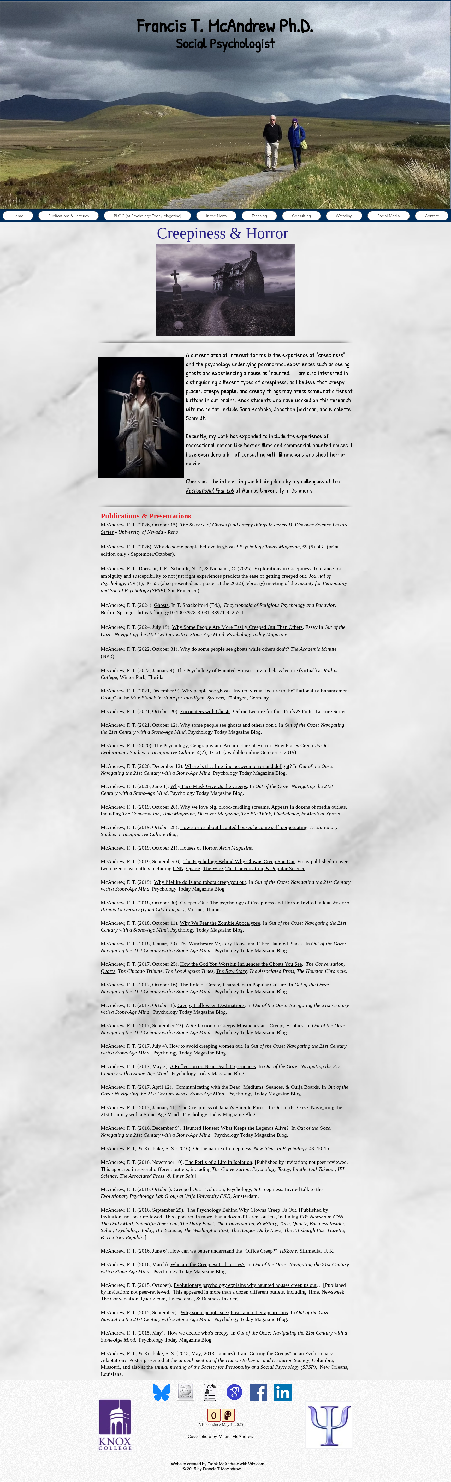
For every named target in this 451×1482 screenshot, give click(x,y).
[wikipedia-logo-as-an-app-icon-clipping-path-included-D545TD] (185, 1392)
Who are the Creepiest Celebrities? (207, 1264)
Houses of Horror (198, 848)
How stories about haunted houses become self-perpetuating (243, 827)
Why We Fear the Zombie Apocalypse (220, 923)
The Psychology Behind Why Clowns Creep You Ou (238, 861)
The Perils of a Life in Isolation (218, 1162)
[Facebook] (258, 1392)
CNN (178, 868)
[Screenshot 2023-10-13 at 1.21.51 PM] (234, 1392)
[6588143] (210, 1392)
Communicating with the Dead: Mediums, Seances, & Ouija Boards (247, 1087)
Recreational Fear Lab (210, 490)
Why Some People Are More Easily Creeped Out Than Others (237, 627)
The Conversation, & (248, 868)
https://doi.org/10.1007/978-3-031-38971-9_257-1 (191, 612)
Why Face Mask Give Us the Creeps (208, 786)
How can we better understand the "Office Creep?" (223, 1251)
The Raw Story (231, 971)
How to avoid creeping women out (205, 1046)
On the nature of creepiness (222, 1148)
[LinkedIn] (283, 1392)
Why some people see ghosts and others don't (228, 725)
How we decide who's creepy (198, 1333)
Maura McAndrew (235, 1432)
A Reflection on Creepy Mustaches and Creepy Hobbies (245, 1025)
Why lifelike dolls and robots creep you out (200, 882)
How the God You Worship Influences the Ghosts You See (241, 964)
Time (313, 1292)
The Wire (213, 868)
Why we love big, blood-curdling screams (224, 807)
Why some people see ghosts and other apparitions (234, 1312)
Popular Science (288, 868)
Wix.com (256, 1459)
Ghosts (161, 605)
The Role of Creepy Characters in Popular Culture (233, 984)
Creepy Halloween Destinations (211, 1005)
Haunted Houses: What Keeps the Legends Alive (234, 1128)
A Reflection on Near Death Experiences (213, 1066)
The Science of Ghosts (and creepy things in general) (236, 524)
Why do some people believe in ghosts (195, 546)
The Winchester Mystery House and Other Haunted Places (241, 943)
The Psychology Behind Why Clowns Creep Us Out (241, 1210)
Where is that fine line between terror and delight (237, 766)
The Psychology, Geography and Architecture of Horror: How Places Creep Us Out (241, 745)
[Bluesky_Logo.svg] (161, 1392)
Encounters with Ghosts (205, 711)
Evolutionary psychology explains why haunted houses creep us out (245, 1285)
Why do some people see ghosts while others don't (233, 649)
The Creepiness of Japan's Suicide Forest (222, 1107)
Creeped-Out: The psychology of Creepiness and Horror (239, 902)
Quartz (193, 868)
